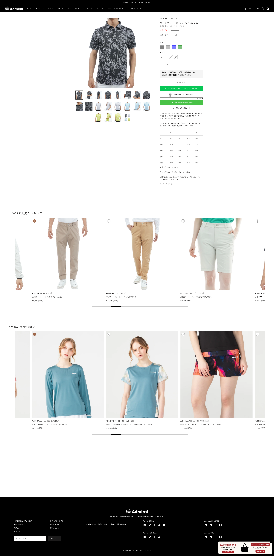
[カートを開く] (268, 8)
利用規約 (179, 177)
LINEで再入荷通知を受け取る (181, 102)
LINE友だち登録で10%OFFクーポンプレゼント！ (181, 88)
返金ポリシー (54, 525)
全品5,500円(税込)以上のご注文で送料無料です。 (179, 72)
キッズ (50, 9)
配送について (54, 528)
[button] (97, 306)
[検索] (263, 8)
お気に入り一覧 (136, 9)
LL (171, 57)
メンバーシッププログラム (117, 9)
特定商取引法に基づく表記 (23, 521)
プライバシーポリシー (142, 516)
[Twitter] (169, 184)
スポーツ (60, 9)
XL (176, 57)
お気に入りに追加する (183, 108)
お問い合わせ (18, 525)
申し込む (54, 538)
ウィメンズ (40, 9)
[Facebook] (166, 184)
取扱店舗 (17, 532)
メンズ (29, 9)
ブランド (90, 9)
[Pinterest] (172, 184)
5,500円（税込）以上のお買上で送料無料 (137, 2)
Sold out (181, 82)
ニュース (100, 9)
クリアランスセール (75, 9)
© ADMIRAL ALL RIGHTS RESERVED (137, 550)
